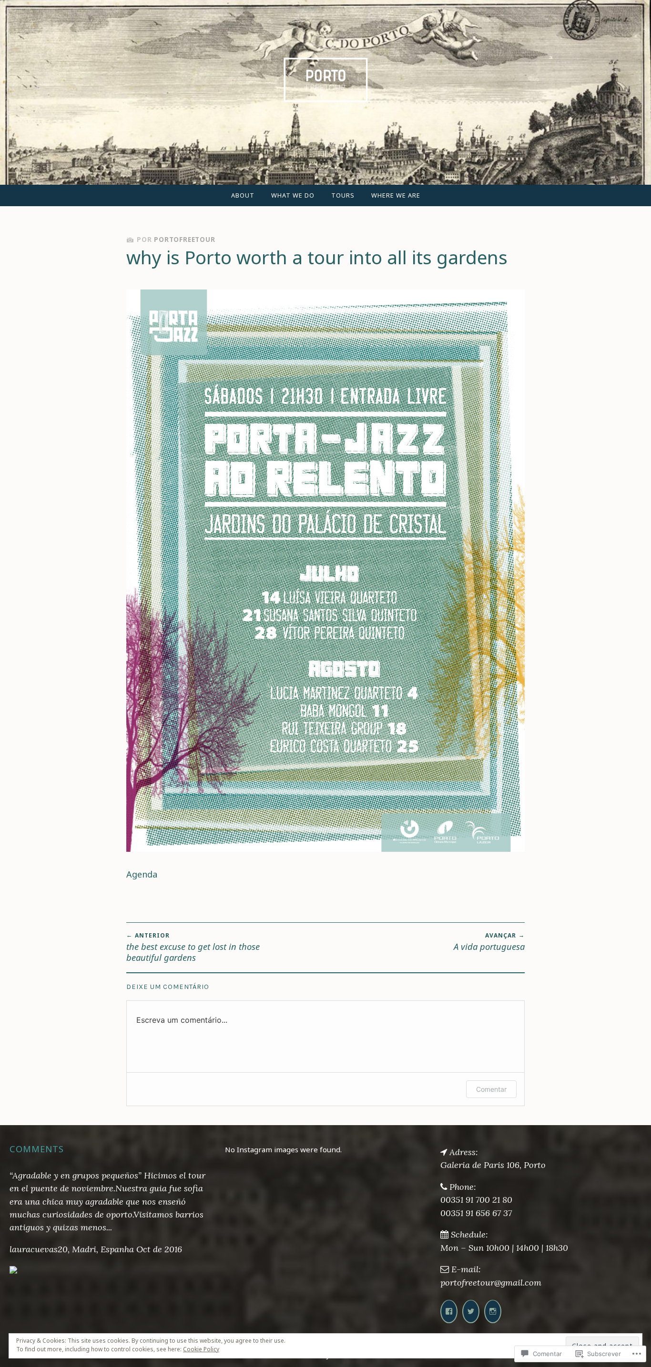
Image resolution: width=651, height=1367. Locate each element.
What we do (293, 195)
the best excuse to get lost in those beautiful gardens (193, 947)
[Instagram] (492, 1311)
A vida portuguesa (489, 941)
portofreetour (184, 239)
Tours (343, 195)
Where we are (395, 195)
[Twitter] (470, 1311)
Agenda (141, 874)
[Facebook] (449, 1311)
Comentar (491, 1089)
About (242, 195)
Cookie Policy (201, 1349)
